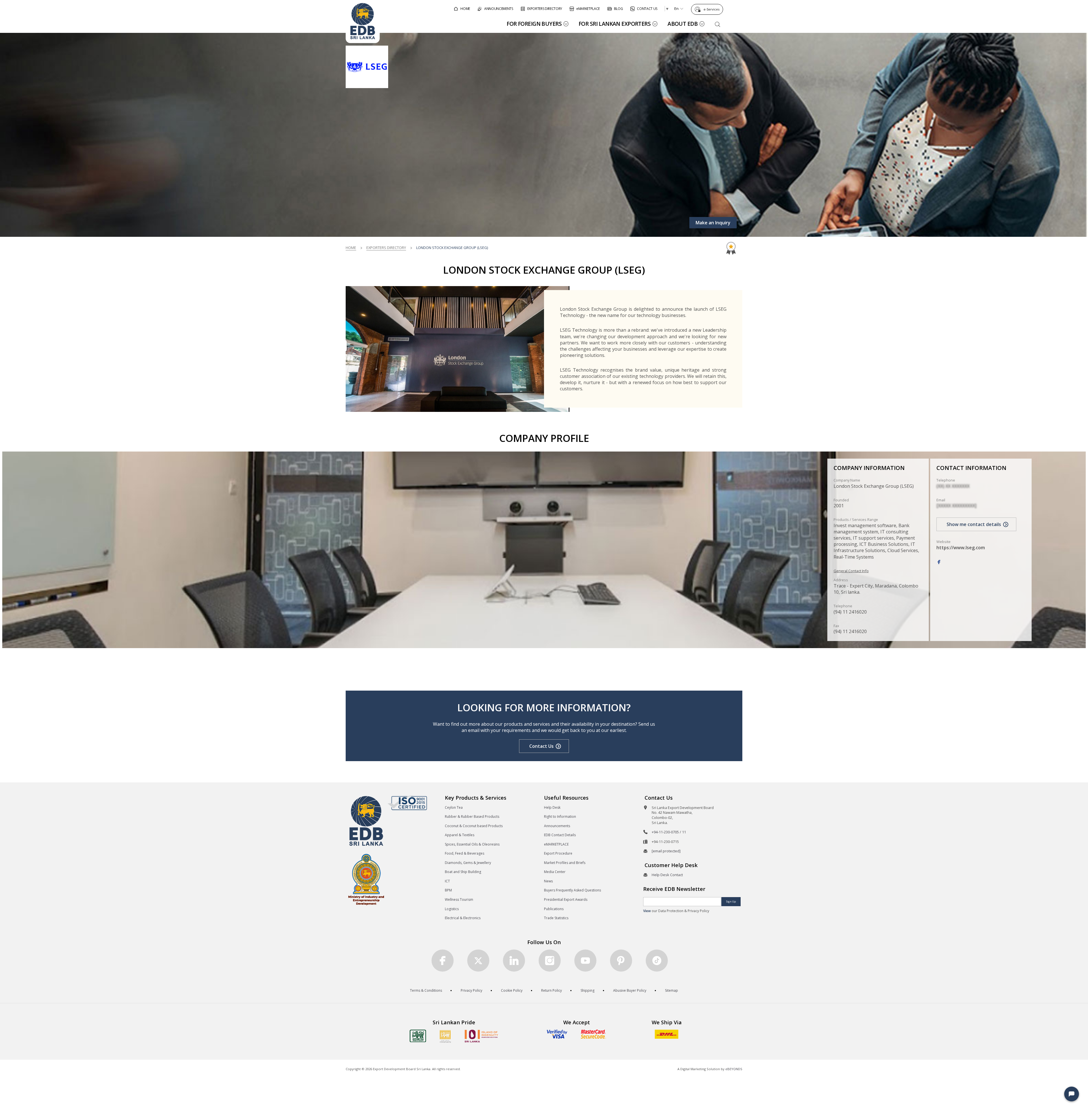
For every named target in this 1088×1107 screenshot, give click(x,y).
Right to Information (560, 816)
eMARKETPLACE (556, 844)
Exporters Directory (386, 247)
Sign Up (731, 901)
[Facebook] (939, 562)
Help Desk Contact (667, 874)
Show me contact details (974, 524)
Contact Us (541, 746)
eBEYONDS (733, 1069)
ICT (447, 881)
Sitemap (671, 990)
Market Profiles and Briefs (564, 862)
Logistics (452, 908)
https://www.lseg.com (960, 547)
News (548, 881)
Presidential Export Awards (565, 899)
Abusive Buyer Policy (629, 990)
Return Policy (551, 990)
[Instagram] (550, 961)
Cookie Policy (511, 990)
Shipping (587, 990)
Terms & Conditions (426, 990)
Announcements (557, 825)
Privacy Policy (471, 990)
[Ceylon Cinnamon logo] (445, 1036)
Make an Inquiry (713, 223)
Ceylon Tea (454, 807)
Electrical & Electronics (463, 918)
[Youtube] (585, 961)
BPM (448, 890)
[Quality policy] (407, 803)
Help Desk (552, 807)
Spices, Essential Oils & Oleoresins (472, 844)
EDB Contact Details (560, 835)
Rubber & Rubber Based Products (472, 816)
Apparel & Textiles (459, 835)
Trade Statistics (556, 918)
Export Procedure (558, 853)
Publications (554, 908)
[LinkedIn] (514, 961)
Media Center (555, 871)
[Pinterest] (621, 961)
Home (351, 247)
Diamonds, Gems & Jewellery (468, 862)
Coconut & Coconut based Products (474, 825)
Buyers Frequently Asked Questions (572, 890)
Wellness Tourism (459, 899)
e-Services (711, 9)
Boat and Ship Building (463, 871)
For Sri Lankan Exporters (615, 23)
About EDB (683, 23)
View (647, 910)
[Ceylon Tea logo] (418, 1036)
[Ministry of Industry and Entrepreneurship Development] (366, 879)
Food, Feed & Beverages (464, 853)
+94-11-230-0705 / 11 (669, 831)
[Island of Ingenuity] (481, 1036)
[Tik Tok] (657, 961)
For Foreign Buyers (534, 23)
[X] (478, 961)
